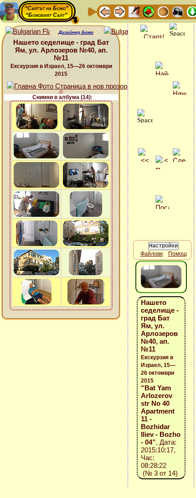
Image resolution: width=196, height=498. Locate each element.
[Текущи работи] (163, 11)
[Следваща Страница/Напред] (119, 11)
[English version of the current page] (28, 31)
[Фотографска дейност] (177, 11)
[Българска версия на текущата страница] (126, 31)
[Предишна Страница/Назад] (104, 11)
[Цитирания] (148, 11)
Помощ (177, 254)
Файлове (151, 254)
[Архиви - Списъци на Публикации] (134, 11)
